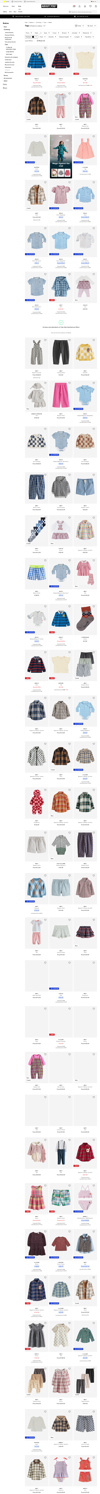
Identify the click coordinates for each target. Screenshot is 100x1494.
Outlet (7, 1)
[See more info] (37, 88)
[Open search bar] (69, 12)
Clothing (38, 22)
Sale (36, 33)
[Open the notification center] (85, 6)
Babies (32, 22)
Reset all (42, 41)
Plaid (50, 22)
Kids (19, 6)
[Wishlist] (90, 6)
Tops (44, 22)
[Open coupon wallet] (74, 6)
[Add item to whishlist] (45, 48)
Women (5, 6)
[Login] (79, 6)
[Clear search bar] (96, 12)
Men (13, 6)
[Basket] (96, 6)
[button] (79, 25)
